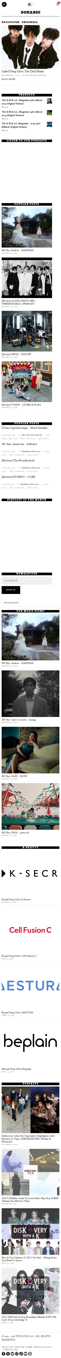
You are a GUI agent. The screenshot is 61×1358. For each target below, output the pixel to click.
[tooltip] (4, 1354)
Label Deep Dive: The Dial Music (23, 71)
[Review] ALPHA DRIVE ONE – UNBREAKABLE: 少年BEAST (19, 302)
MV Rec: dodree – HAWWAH (18, 250)
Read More (8, 79)
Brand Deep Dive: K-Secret (16, 900)
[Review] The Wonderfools (18, 460)
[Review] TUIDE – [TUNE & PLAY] (21, 405)
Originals (30, 22)
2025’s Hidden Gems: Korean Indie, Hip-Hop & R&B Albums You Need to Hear (30, 1200)
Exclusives (11, 22)
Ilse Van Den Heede (32, 434)
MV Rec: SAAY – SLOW (14, 776)
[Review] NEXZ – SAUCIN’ (16, 354)
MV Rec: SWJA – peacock (15, 833)
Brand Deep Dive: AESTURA (17, 1013)
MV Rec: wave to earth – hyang (19, 720)
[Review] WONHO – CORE (18, 477)
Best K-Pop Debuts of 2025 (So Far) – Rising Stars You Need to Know (29, 1259)
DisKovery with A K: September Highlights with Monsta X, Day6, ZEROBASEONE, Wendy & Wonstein (28, 1139)
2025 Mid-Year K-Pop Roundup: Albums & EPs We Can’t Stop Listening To (29, 1318)
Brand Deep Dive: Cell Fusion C (19, 956)
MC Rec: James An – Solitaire (19, 444)
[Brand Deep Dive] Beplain (16, 1069)
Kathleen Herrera (36, 75)
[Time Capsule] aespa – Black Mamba (24, 428)
